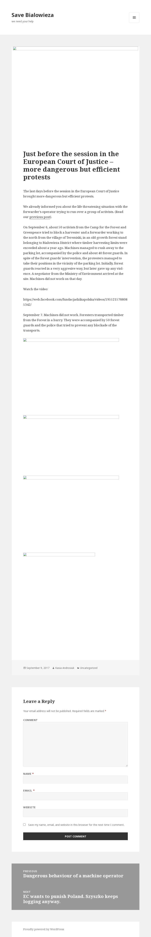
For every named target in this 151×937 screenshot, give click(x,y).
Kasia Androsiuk (64, 668)
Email (29, 790)
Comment (30, 720)
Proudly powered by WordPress (43, 929)
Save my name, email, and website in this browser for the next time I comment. (76, 825)
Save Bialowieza (33, 14)
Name (28, 773)
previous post (39, 217)
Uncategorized (88, 668)
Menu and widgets (134, 22)
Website (29, 807)
